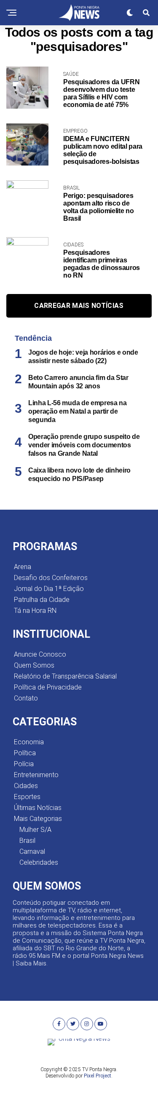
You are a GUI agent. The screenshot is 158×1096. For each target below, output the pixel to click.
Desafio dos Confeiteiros (51, 578)
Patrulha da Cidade (42, 600)
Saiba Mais (31, 963)
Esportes (27, 797)
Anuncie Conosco (40, 654)
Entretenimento (36, 775)
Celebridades (38, 862)
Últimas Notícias (38, 808)
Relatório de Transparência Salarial (65, 676)
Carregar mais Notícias (78, 306)
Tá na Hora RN (35, 611)
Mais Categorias (38, 819)
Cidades (26, 786)
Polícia (24, 764)
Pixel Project (97, 1076)
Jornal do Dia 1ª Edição (49, 589)
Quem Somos (34, 665)
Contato (26, 698)
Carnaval (32, 851)
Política (25, 753)
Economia (29, 742)
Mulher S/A (35, 830)
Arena (22, 567)
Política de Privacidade (48, 687)
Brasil (27, 841)
